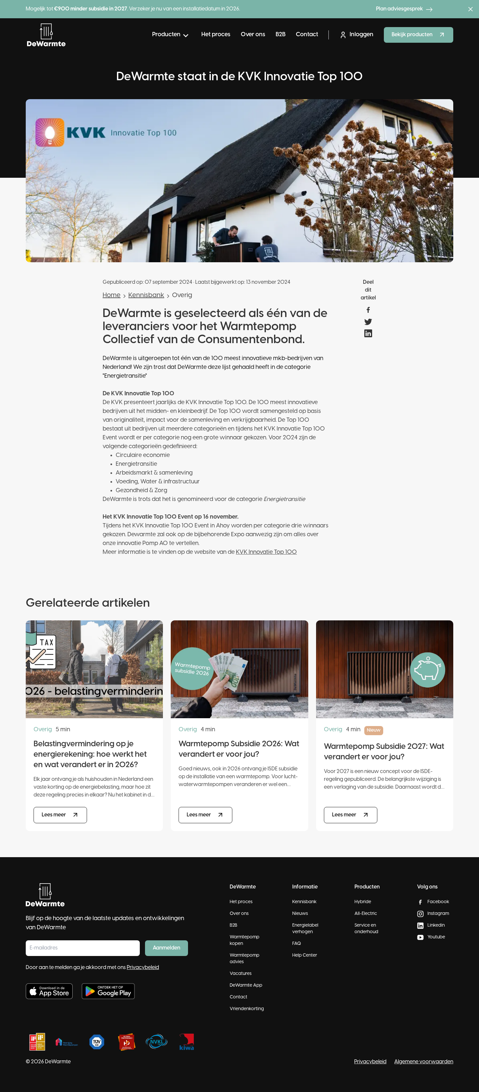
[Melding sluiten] (470, 9)
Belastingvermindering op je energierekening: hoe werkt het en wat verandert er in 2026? (90, 754)
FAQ (296, 943)
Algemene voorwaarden (423, 1062)
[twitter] (368, 322)
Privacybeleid (143, 967)
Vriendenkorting (247, 1009)
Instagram (438, 913)
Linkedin (436, 925)
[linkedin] (368, 333)
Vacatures (241, 973)
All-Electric (366, 913)
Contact (307, 35)
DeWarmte (58, 1062)
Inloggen (361, 35)
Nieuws (300, 913)
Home (112, 295)
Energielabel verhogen (305, 928)
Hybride (363, 902)
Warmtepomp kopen (244, 940)
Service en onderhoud (366, 928)
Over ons (253, 35)
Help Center (304, 955)
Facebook (438, 902)
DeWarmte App (246, 985)
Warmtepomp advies (244, 958)
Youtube (436, 937)
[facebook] (368, 310)
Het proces (215, 35)
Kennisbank (146, 295)
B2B (280, 35)
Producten (166, 35)
